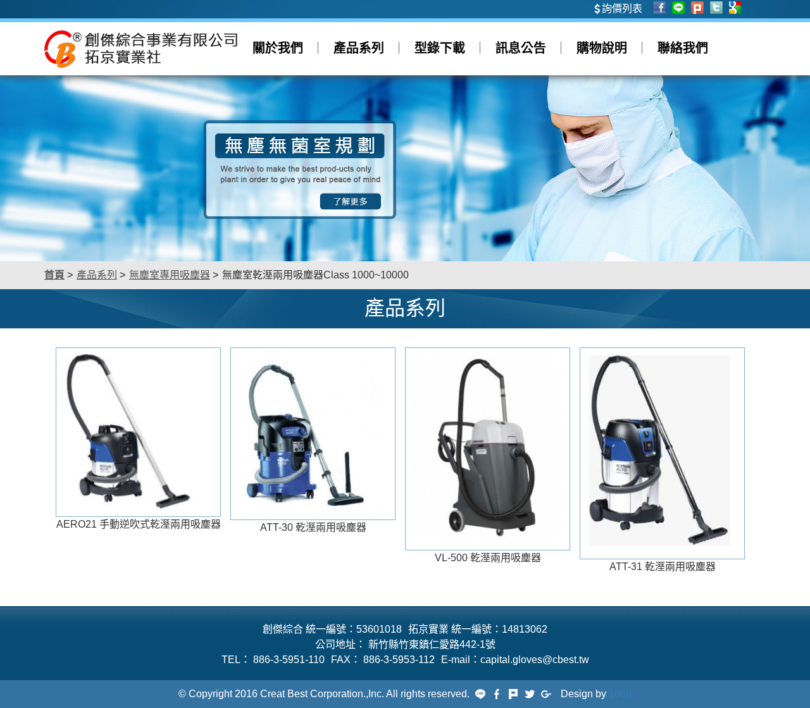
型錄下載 (439, 48)
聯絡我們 (682, 48)
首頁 (54, 275)
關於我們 (277, 48)
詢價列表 (622, 8)
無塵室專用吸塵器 (169, 275)
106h (620, 693)
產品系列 (358, 48)
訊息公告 (520, 48)
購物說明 (601, 48)
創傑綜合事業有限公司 (140, 48)
